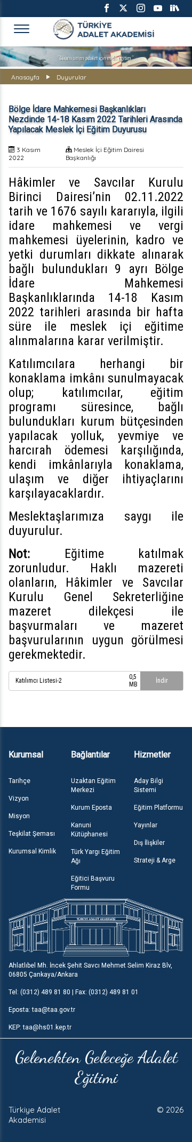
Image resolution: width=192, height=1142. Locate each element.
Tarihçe (19, 781)
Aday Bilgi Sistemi (148, 785)
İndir (162, 680)
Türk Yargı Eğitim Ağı (95, 856)
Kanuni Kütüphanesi (89, 829)
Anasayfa (25, 77)
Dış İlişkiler (149, 842)
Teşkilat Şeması (32, 833)
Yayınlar (145, 825)
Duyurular (71, 77)
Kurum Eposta (91, 807)
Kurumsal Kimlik (32, 851)
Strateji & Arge (154, 860)
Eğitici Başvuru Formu (93, 883)
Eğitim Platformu (158, 807)
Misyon (19, 816)
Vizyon (19, 798)
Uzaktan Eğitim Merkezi (93, 785)
